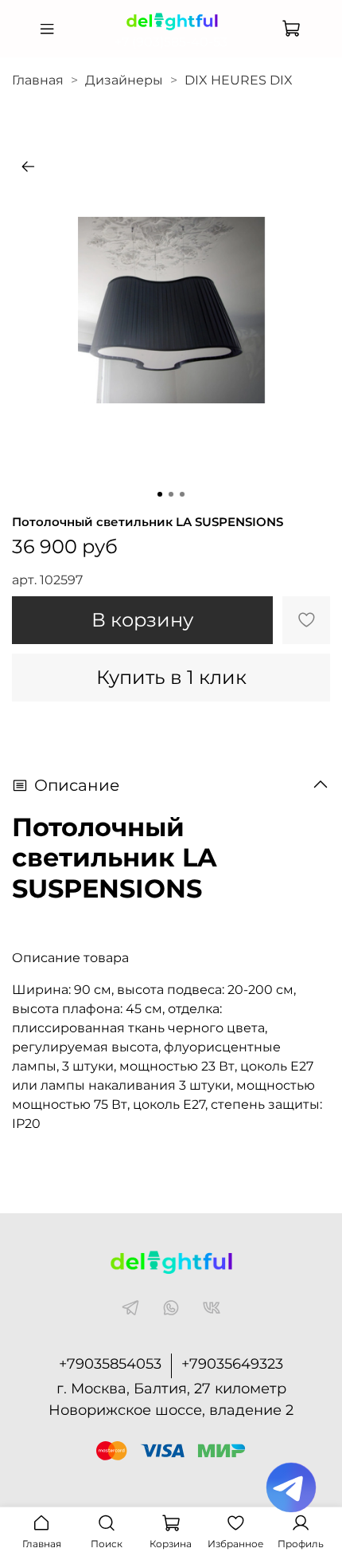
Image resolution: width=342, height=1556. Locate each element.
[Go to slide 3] (182, 494)
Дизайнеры (124, 80)
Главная (38, 80)
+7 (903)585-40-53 (171, 41)
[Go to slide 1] (159, 494)
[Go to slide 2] (171, 494)
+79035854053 (110, 1364)
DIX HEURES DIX (239, 80)
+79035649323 (232, 1364)
